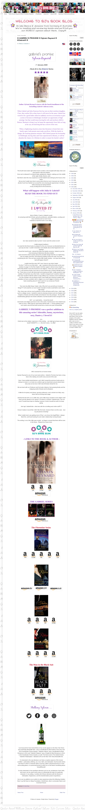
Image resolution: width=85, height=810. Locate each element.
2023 (72, 180)
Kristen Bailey (76, 139)
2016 (72, 295)
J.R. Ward (75, 121)
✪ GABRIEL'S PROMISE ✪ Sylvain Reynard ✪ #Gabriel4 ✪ (78, 283)
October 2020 (76, 193)
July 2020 (75, 199)
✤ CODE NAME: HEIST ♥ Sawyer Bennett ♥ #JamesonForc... (77, 276)
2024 (72, 178)
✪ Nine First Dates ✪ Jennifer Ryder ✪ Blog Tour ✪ (77, 246)
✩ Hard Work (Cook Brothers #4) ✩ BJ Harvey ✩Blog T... (77, 216)
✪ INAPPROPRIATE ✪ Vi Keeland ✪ (78, 257)
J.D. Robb (75, 133)
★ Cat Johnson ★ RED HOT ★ (76, 231)
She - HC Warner (76, 254)
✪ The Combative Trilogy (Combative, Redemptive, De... (77, 271)
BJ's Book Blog (75, 307)
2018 (72, 290)
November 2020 (77, 191)
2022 (72, 182)
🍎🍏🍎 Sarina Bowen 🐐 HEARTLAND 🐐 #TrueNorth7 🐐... (78, 221)
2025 (72, 175)
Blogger (56, 799)
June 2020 (75, 202)
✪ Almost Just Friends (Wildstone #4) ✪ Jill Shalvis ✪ (77, 251)
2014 (72, 299)
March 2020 (76, 208)
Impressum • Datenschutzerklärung (66, 14)
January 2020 (76, 213)
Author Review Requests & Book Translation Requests (21, 14)
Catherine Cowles (76, 127)
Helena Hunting (76, 98)
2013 (72, 301)
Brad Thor (75, 115)
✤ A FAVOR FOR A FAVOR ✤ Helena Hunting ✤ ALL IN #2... (77, 226)
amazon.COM (53, 14)
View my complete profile (75, 309)
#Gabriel (45, 69)
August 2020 (76, 197)
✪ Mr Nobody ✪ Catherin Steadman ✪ (77, 236)
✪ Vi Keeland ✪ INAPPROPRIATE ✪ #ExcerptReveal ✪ (77, 261)
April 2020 (75, 206)
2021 (72, 184)
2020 (72, 186)
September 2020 (77, 195)
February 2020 (76, 210)
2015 (72, 297)
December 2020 (77, 188)
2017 (72, 293)
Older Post (62, 792)
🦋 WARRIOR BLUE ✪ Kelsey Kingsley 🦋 (77, 266)
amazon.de (46, 14)
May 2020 (75, 204)
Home (5, 14)
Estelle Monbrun (76, 91)
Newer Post (20, 792)
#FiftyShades (39, 14)
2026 (72, 173)
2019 (72, 288)
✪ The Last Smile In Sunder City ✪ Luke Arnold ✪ (77, 241)
